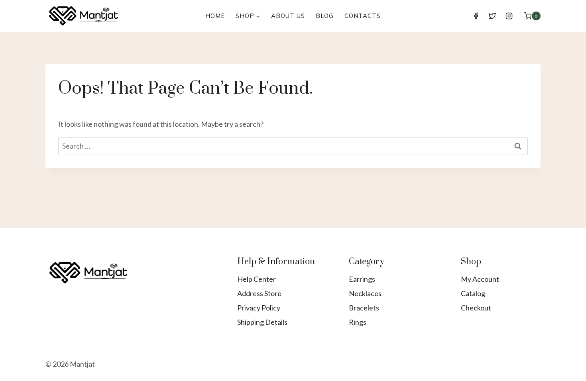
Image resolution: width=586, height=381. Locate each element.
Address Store (259, 293)
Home (215, 16)
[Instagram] (509, 16)
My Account (480, 279)
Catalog (473, 293)
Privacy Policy (258, 307)
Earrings (362, 279)
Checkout (476, 307)
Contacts (362, 16)
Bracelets (364, 307)
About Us (288, 16)
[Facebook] (476, 16)
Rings (357, 322)
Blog (325, 16)
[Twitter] (492, 16)
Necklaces (365, 293)
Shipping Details (262, 322)
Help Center (256, 279)
